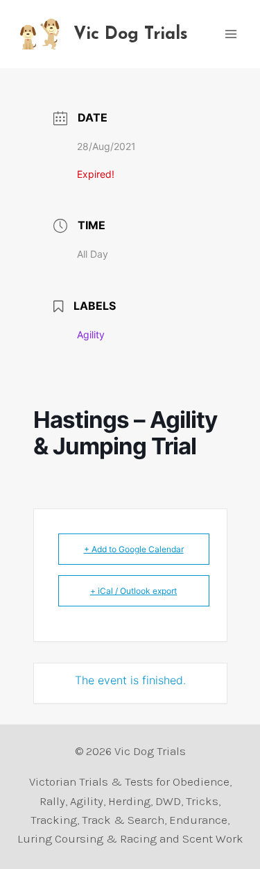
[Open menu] (230, 33)
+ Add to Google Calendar (134, 549)
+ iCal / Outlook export (133, 591)
